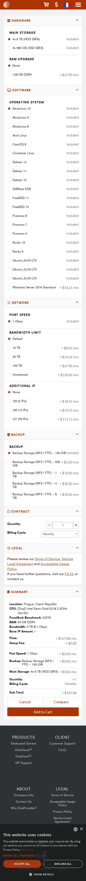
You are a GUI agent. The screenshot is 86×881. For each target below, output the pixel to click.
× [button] (81, 829)
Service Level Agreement (62, 819)
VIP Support (23, 763)
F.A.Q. (69, 574)
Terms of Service (47, 559)
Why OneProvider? (24, 808)
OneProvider (6, 4)
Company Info (24, 795)
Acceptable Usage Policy (62, 803)
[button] (46, 4)
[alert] (43, 852)
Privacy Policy (62, 811)
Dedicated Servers (23, 743)
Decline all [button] (62, 864)
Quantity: (14, 524)
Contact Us (24, 801)
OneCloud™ (23, 750)
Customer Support (62, 743)
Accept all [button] (22, 864)
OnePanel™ (23, 756)
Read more (27, 849)
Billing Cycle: (16, 532)
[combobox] (60, 534)
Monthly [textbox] (48, 534)
